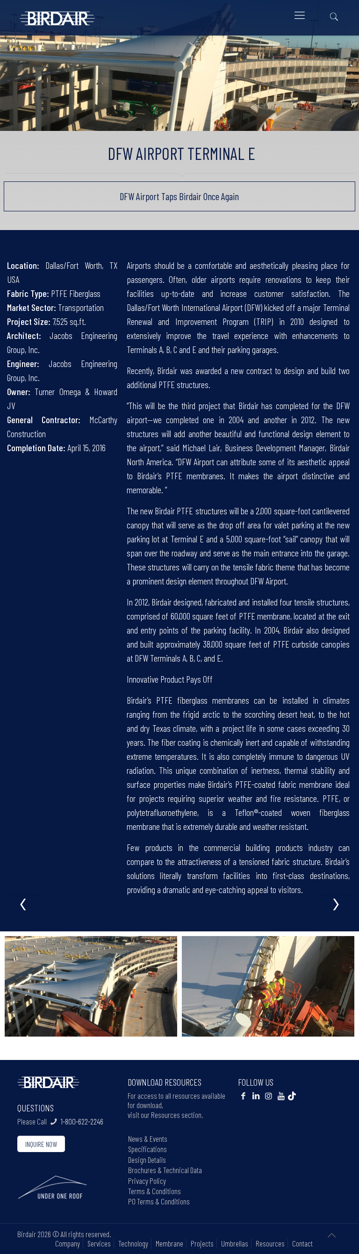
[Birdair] (57, 14)
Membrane (169, 1243)
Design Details (147, 1159)
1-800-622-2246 (82, 1121)
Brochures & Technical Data (165, 1170)
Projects (202, 1243)
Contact (302, 1243)
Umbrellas (234, 1243)
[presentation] (23, 904)
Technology (133, 1243)
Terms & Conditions (154, 1191)
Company (67, 1243)
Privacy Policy (147, 1180)
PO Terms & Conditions (159, 1201)
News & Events (147, 1138)
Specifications (147, 1148)
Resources (270, 1243)
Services (99, 1243)
